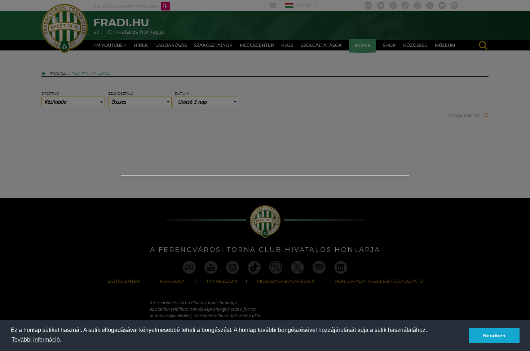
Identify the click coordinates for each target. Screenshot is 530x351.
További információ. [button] (36, 340)
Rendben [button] (494, 335)
